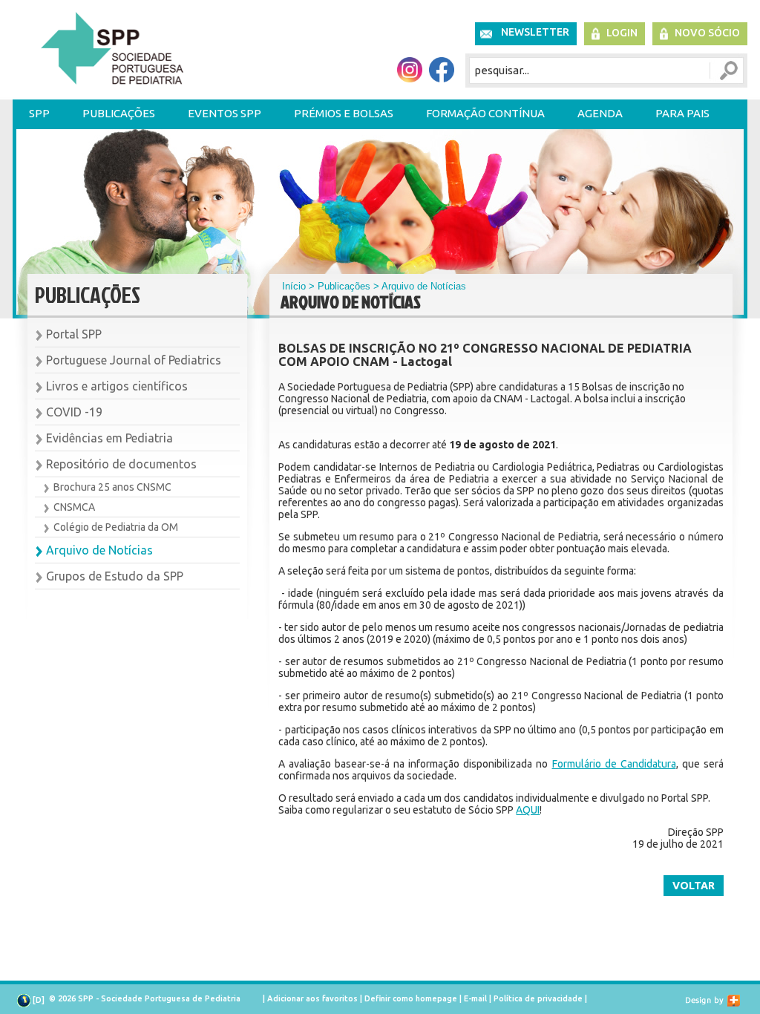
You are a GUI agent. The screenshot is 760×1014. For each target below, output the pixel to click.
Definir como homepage (410, 998)
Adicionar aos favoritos (312, 998)
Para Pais (682, 113)
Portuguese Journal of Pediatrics (133, 360)
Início (294, 286)
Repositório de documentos (121, 464)
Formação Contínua (485, 113)
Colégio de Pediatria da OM (115, 527)
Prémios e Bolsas (343, 113)
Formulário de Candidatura (614, 764)
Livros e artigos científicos (117, 386)
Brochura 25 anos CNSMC (112, 487)
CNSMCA (74, 507)
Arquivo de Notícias (99, 550)
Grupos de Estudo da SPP (114, 576)
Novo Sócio (707, 33)
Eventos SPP (224, 113)
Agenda (600, 113)
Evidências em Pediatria (109, 438)
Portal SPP (74, 334)
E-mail (475, 998)
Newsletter (535, 32)
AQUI (528, 810)
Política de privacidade (538, 998)
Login (622, 33)
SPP (39, 113)
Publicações (118, 113)
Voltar (693, 886)
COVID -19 (74, 412)
